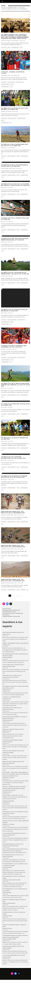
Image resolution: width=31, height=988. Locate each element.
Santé (18, 616)
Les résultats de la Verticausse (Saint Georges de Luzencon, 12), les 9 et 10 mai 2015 (15, 385)
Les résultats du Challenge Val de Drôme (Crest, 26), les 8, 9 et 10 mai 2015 (15, 273)
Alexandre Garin (5, 75)
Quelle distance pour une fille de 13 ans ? (12, 675)
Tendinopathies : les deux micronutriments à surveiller (15, 811)
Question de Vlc (6, 802)
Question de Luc (6, 634)
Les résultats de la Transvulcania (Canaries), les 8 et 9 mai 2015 (14, 346)
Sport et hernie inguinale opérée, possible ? (13, 740)
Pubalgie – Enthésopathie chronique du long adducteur (15, 643)
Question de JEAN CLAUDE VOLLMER (11, 879)
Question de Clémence (8, 709)
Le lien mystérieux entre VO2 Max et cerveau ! (13, 664)
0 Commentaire (15, 47)
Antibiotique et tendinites (8, 801)
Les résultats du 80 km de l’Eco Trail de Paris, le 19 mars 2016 (14, 109)
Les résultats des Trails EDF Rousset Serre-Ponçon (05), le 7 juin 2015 (14, 239)
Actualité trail (11, 82)
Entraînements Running (8, 610)
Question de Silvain (7, 892)
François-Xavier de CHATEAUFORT (9, 40)
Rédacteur (4, 147)
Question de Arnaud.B (8, 856)
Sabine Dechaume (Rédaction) (9, 582)
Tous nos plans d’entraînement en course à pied (14, 955)
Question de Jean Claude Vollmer (10, 677)
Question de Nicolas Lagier (9, 666)
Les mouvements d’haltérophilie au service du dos (14, 833)
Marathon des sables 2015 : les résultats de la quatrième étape (13, 546)
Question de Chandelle (8, 752)
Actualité (4, 47)
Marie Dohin (4, 276)
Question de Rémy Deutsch (9, 903)
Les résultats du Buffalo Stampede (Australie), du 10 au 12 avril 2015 (14, 476)
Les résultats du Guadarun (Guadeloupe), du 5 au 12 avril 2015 (13, 457)
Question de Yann (7, 689)
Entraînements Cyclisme (10, 611)
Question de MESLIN (7, 657)
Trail (9, 47)
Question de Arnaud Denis (9, 763)
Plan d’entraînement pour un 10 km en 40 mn (13, 844)
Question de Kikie (7, 957)
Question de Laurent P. (8, 720)
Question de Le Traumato (8, 813)
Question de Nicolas (7, 928)
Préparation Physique (12, 616)
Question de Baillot (7, 948)
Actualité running (12, 118)
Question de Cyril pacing (8, 777)
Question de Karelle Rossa (9, 835)
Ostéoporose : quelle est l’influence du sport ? (13, 729)
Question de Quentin (7, 915)
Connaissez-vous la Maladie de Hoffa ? (12, 696)
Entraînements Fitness (8, 613)
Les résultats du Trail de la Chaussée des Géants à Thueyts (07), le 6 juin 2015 (15, 184)
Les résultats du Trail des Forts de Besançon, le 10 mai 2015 (14, 310)
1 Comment (23, 589)
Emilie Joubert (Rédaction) (8, 168)
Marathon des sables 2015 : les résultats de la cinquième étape (13, 512)
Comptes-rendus (5, 84)
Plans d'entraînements (18, 613)
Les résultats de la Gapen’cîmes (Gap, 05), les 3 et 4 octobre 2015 (14, 145)
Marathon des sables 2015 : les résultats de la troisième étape (12, 580)
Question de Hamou (7, 792)
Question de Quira (7, 731)
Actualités (5, 616)
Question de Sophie (7, 867)
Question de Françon (7, 741)
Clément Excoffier (6, 111)
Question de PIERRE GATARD (9, 939)
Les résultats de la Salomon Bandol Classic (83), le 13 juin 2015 (14, 165)
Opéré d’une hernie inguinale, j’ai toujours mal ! (13, 632)
